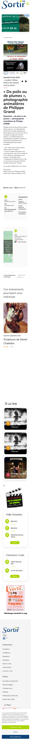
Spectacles (6, 660)
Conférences (6, 653)
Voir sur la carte (22, 242)
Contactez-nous (7, 688)
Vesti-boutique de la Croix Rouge (9, 276)
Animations (6, 649)
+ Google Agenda (8, 188)
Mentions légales (8, 685)
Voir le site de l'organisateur (22, 212)
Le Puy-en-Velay (17, 571)
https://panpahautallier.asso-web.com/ (10, 210)
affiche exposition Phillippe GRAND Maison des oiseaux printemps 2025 (14, 172)
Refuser (15, 732)
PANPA (20, 199)
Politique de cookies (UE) (10, 696)
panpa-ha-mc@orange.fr (22, 208)
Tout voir (14, 542)
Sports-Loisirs (7, 664)
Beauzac (14, 521)
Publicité (5, 692)
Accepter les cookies (15, 727)
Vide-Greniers (7, 667)
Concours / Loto (7, 671)
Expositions (6, 656)
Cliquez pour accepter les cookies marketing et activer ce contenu (8, 246)
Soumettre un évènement (10, 681)
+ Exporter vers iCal (19, 188)
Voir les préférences (15, 737)
